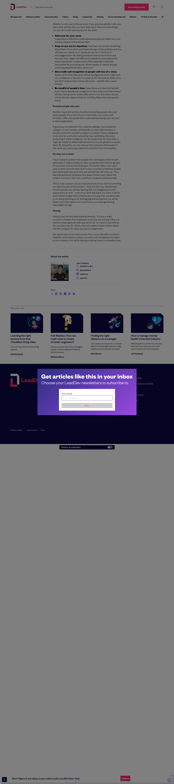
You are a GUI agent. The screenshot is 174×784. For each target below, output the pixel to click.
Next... (87, 405)
